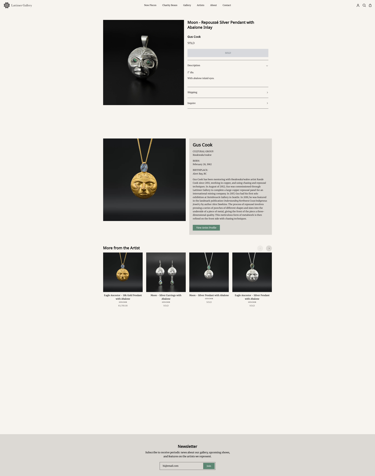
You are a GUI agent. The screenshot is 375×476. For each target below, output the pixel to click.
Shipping (192, 92)
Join (209, 466)
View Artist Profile (206, 227)
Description (194, 65)
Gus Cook (194, 37)
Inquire (192, 103)
